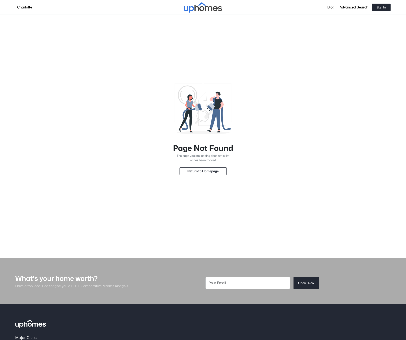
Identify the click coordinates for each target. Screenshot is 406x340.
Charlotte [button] (24, 7)
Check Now (306, 283)
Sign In (381, 7)
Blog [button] (331, 7)
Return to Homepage (203, 171)
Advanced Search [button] (354, 7)
